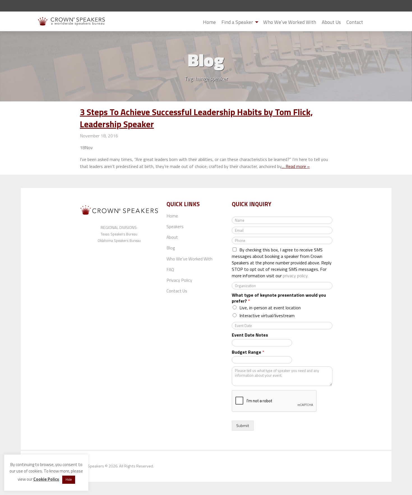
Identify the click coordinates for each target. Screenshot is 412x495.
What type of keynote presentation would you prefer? (279, 298)
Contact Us (176, 290)
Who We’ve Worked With (289, 22)
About (172, 237)
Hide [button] (69, 479)
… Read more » (295, 166)
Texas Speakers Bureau (119, 234)
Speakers (175, 226)
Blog (170, 247)
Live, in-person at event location (270, 307)
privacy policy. (295, 275)
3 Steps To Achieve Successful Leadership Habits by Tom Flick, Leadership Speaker (196, 118)
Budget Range (248, 352)
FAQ (170, 269)
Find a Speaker (237, 22)
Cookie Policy (46, 479)
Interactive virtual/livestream (267, 315)
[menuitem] (209, 22)
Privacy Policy (179, 280)
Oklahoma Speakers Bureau (119, 240)
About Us (331, 22)
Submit (370, 22)
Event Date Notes (250, 335)
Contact (354, 22)
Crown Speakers (90, 466)
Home (209, 22)
